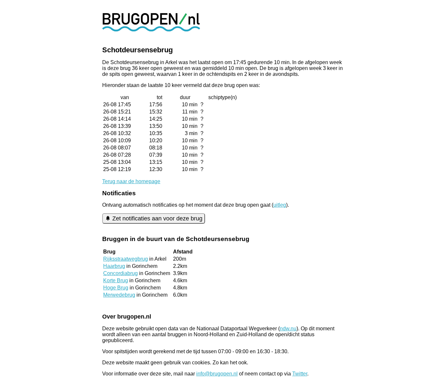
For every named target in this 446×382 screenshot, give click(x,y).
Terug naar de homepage (131, 181)
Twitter (299, 373)
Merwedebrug (119, 295)
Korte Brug (115, 280)
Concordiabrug (120, 273)
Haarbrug (114, 266)
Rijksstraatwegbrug (125, 259)
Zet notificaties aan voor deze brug (157, 218)
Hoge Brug (115, 287)
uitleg (279, 205)
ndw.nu (288, 328)
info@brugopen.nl (217, 373)
